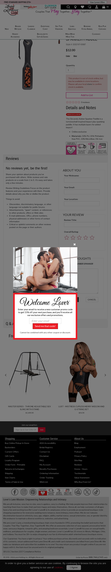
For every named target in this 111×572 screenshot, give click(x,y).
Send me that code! (45, 326)
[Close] (74, 244)
